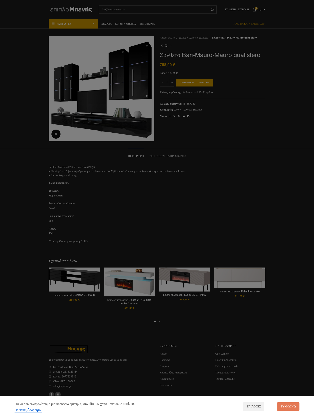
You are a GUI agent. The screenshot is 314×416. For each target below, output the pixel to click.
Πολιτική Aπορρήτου (28, 410)
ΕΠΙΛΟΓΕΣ (254, 407)
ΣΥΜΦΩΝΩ (288, 407)
